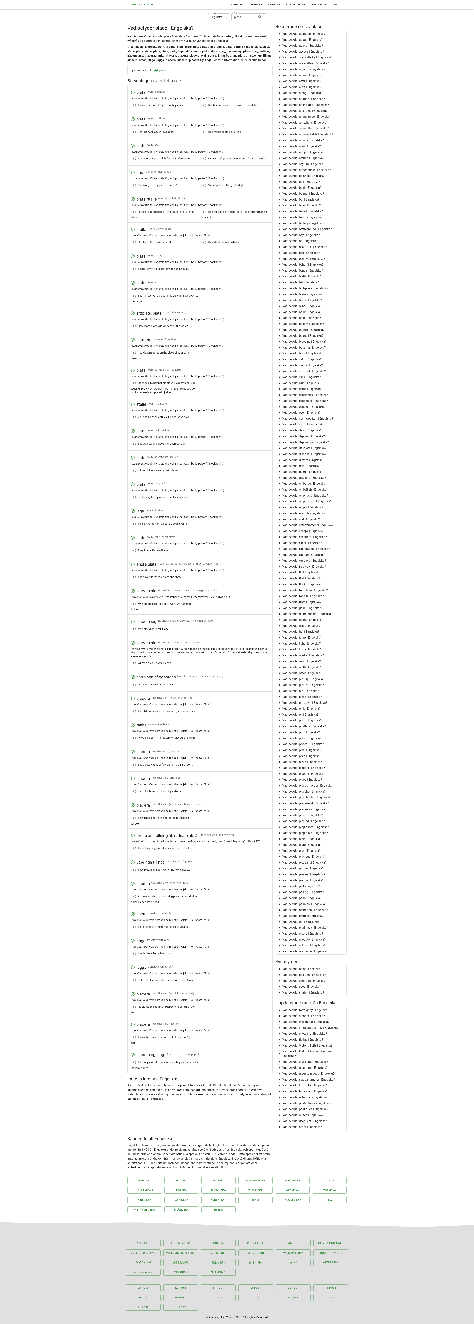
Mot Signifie (255, 1242)
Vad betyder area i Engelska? (301, 146)
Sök (236, 13)
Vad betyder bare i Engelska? (301, 205)
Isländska (181, 1209)
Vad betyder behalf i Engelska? (302, 264)
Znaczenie (218, 1252)
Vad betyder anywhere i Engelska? (305, 122)
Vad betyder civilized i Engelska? (304, 371)
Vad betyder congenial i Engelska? (305, 401)
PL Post (143, 1307)
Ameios (293, 1242)
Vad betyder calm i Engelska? (301, 359)
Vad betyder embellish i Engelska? (305, 489)
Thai (329, 1199)
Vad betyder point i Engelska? (302, 969)
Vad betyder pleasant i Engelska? (304, 862)
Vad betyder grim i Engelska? (301, 608)
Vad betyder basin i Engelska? (302, 217)
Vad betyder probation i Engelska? (305, 910)
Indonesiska (292, 1199)
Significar (218, 1242)
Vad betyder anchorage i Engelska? (305, 105)
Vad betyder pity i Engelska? (301, 732)
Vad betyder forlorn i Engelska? (303, 596)
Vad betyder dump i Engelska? (302, 472)
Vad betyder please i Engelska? (303, 868)
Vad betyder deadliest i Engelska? (304, 1121)
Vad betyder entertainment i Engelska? (307, 525)
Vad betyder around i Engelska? (303, 158)
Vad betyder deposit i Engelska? (303, 436)
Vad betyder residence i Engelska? (305, 951)
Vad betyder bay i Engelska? (301, 235)
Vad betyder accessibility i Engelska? (306, 57)
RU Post (218, 1297)
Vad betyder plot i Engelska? (301, 886)
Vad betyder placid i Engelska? (302, 815)
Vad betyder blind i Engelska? (301, 306)
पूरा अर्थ (293, 1262)
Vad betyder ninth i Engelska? (302, 667)
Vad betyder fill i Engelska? (300, 572)
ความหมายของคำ (143, 1272)
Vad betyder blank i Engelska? (302, 294)
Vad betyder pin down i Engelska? (304, 702)
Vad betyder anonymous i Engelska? (306, 116)
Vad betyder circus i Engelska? (302, 365)
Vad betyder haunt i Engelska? (302, 620)
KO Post (180, 1287)
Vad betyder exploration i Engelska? (306, 549)
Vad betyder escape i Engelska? (303, 531)
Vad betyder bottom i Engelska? (303, 330)
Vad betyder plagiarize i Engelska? (305, 833)
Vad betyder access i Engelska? (303, 51)
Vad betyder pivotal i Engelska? (303, 744)
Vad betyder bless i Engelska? (302, 300)
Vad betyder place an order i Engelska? (308, 785)
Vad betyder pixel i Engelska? (301, 750)
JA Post (143, 1287)
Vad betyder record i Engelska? (302, 933)
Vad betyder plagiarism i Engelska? (305, 827)
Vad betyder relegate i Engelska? (304, 939)
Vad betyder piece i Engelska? (302, 697)
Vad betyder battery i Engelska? (303, 223)
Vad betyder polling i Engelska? (303, 892)
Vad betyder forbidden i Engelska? (305, 590)
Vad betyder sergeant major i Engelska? (308, 1079)
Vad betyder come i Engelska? (302, 389)
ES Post (255, 1287)
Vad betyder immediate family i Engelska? (310, 1027)
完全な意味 (218, 1262)
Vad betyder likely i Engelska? (302, 649)
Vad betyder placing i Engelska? (303, 821)
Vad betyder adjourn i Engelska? (303, 69)
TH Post (143, 1297)
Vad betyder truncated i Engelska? (305, 1091)
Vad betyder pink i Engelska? (301, 708)
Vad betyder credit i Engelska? (302, 424)
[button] (311, 34)
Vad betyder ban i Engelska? (301, 182)
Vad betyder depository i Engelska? (305, 442)
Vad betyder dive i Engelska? (301, 466)
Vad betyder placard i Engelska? (303, 768)
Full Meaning (180, 1242)
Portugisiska (295, 4)
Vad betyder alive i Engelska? (301, 87)
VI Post (256, 1297)
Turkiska (329, 1190)
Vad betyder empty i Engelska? (302, 507)
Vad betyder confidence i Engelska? (306, 395)
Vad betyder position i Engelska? (304, 975)
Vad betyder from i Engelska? (301, 602)
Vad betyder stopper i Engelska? (303, 1016)
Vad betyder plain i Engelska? (301, 839)
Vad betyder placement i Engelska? (305, 803)
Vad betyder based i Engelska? (302, 211)
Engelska (237, 4)
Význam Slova (293, 1252)
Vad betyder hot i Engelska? (300, 631)
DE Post (293, 1287)
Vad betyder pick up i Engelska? (303, 679)
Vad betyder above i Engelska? (302, 45)
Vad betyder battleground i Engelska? (307, 229)
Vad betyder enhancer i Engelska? (304, 1097)
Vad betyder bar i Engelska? (300, 199)
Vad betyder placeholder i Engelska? (306, 797)
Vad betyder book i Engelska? (301, 312)
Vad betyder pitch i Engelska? (301, 720)
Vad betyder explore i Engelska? (303, 554)
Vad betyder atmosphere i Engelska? (306, 170)
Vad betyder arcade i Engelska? (303, 140)
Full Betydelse (143, 4)
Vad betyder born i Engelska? (301, 318)
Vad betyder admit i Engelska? (302, 75)
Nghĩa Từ (143, 1242)
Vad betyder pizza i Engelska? (302, 762)
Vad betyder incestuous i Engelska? (305, 1022)
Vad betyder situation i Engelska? (304, 981)
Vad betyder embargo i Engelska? (304, 483)
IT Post (293, 1297)
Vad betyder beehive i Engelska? (303, 258)
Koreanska (218, 1199)
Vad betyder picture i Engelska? (303, 685)
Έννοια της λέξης (330, 1252)
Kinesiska (144, 1199)
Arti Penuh (331, 1262)
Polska (181, 1190)
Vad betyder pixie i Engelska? (301, 756)
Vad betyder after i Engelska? (301, 81)
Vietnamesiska (144, 1209)
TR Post (218, 1287)
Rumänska (218, 1190)
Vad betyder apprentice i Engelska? (305, 128)
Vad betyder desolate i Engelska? (304, 448)
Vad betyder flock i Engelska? (301, 584)
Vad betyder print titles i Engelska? (305, 1109)
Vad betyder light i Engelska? (301, 643)
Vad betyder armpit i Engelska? (303, 152)
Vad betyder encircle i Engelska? (303, 513)
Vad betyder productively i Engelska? (306, 1103)
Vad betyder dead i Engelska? (301, 430)
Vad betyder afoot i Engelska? (302, 1127)
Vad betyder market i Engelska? (303, 655)
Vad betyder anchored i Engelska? (304, 110)
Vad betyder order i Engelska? (302, 673)
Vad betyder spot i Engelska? (301, 986)
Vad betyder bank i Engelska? (301, 187)
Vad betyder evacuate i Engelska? (304, 537)
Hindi (255, 1199)
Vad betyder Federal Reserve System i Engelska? (307, 1054)
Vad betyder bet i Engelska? (300, 282)
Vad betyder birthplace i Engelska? (305, 288)
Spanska (256, 4)
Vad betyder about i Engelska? (302, 39)
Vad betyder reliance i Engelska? (303, 945)
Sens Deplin (256, 1252)
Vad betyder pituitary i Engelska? (304, 726)
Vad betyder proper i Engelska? (302, 916)
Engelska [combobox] (216, 17)
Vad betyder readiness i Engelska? (305, 927)
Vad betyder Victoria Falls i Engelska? (307, 1045)
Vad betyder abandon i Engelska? (304, 34)
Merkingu (181, 1272)
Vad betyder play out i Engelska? (304, 856)
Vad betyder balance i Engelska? (304, 176)
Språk (213, 13)
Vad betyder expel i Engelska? (302, 543)
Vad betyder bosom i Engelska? (303, 324)
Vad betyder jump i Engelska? (302, 637)
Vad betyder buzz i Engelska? (301, 353)
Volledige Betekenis (180, 1252)
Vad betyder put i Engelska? (300, 921)
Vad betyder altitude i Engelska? (303, 99)
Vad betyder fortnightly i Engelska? (305, 1010)
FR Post (330, 1287)
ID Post (331, 1297)
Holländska (144, 1190)
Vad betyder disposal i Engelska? (304, 454)
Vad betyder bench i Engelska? (302, 270)
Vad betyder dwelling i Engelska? (304, 478)
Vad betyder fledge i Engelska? (302, 1039)
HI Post (181, 1307)
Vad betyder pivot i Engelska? (301, 738)
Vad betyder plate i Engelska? (301, 845)
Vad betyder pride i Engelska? (301, 898)
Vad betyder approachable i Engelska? (307, 134)
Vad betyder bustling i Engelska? (304, 347)
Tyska (329, 1180)
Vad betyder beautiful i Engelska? (304, 247)
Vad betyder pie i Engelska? (300, 691)
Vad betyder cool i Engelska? (301, 412)
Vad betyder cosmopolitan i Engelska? (307, 418)
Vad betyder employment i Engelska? (306, 501)
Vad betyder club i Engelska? (301, 383)
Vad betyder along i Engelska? (302, 93)
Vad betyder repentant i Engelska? (305, 1067)
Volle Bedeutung (143, 1252)
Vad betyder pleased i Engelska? (303, 874)
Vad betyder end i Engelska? (301, 519)
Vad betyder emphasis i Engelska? (305, 495)
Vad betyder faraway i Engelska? (304, 566)
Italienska (318, 4)
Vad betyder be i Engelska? (300, 241)
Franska (274, 4)
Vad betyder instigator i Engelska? (305, 1085)
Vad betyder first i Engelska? (301, 578)
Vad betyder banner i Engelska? (303, 193)
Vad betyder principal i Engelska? (304, 904)
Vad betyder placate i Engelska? (303, 773)
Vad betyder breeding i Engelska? (304, 341)
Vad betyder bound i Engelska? (302, 335)
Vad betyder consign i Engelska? (304, 406)
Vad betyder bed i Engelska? (301, 253)
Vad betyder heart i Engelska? (302, 625)
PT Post (180, 1297)
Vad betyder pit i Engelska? (300, 714)
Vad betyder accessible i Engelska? (305, 63)
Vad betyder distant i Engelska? (303, 460)
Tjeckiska (255, 1190)
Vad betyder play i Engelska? (301, 850)
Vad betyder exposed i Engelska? (304, 560)
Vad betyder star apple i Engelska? (305, 1062)
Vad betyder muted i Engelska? (302, 1115)
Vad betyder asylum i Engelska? (303, 164)
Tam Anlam (143, 1262)
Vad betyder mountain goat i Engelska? (308, 1073)
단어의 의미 (256, 1262)
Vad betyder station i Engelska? (303, 992)
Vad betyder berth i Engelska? (302, 276)
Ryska (218, 1209)
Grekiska (292, 1190)
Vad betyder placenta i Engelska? (304, 809)
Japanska (181, 1199)
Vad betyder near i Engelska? (301, 661)
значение (218, 1272)
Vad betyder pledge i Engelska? (303, 880)
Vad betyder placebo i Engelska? (304, 791)
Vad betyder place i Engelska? (302, 779)
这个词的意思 (181, 1262)
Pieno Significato (330, 1242)
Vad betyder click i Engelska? (301, 377)
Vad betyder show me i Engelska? (304, 1033)
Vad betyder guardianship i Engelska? (307, 614)
